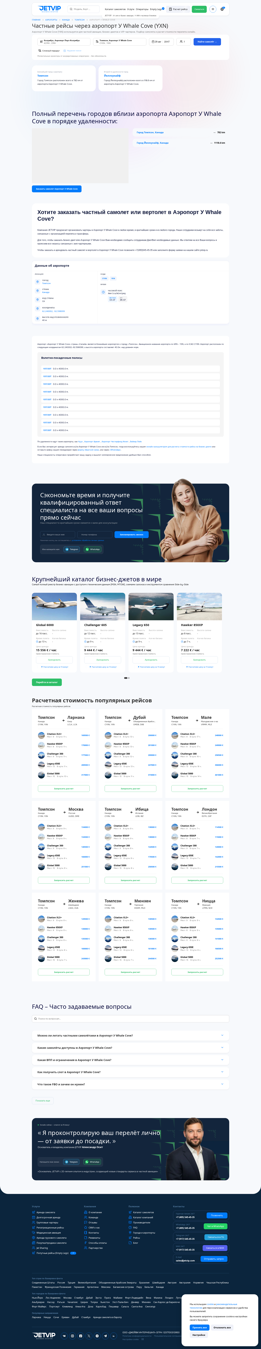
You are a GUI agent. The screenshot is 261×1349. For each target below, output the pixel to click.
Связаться (199, 9)
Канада (66, 19)
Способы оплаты (98, 1242)
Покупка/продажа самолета (51, 1242)
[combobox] (83, 9)
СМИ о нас (94, 1227)
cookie (210, 1304)
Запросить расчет (63, 788)
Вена (148, 1297)
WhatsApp (95, 549)
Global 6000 (45, 625)
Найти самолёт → (207, 42)
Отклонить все (222, 1327)
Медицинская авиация (49, 1232)
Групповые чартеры (47, 1222)
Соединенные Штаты (43, 1282)
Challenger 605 (95, 625)
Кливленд (67, 1306)
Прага (107, 1297)
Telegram (74, 549)
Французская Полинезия (58, 1287)
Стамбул (78, 1297)
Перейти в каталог (47, 682)
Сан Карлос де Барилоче (166, 1302)
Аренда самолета (46, 1212)
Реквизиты (94, 1237)
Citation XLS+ (54, 733)
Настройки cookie (130, 1339)
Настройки (198, 1334)
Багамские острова (123, 1287)
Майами (117, 1297)
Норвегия (198, 1282)
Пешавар (114, 1306)
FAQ (135, 1227)
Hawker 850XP (192, 625)
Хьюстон (105, 1302)
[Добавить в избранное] (77, 632)
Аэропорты (51, 19)
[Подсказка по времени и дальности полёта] (37, 641)
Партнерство (96, 1248)
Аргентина (93, 1287)
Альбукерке (38, 1302)
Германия (79, 1287)
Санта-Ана (137, 1306)
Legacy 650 (141, 625)
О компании (95, 1212)
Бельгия (149, 1287)
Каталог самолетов (115, 9)
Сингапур (150, 1306)
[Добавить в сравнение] (77, 640)
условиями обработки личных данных (88, 540)
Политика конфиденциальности (136, 1336)
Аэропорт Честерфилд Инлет (115, 441)
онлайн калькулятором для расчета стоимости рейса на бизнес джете (178, 446)
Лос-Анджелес (53, 1297)
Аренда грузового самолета (51, 1237)
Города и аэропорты (144, 1232)
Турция (71, 1282)
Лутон (179, 1297)
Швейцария (158, 1282)
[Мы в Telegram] (105, 1336)
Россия (61, 1282)
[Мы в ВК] (64, 1336)
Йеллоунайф (112, 75)
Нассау (51, 1302)
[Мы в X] (88, 1336)
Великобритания (87, 1282)
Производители (141, 1222)
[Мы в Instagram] (72, 1336)
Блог (135, 1242)
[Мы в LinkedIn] (113, 1336)
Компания (90, 1206)
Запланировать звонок (131, 534)
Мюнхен (146, 1302)
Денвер (135, 1302)
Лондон (169, 1297)
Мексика (105, 1287)
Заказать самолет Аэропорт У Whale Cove (57, 189)
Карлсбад (101, 1306)
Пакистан (37, 1287)
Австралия (184, 1282)
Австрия (172, 1282)
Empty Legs (157, 9)
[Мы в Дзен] (97, 1336)
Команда (93, 1217)
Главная (36, 19)
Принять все (199, 1327)
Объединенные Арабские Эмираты (117, 1282)
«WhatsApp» (115, 450)
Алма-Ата (80, 1306)
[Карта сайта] (142, 1339)
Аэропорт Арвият (92, 441)
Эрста (98, 1297)
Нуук (80, 441)
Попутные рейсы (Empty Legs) (55, 1253)
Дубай (89, 1297)
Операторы (142, 9)
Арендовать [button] (54, 659)
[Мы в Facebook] (80, 1336)
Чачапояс (72, 1302)
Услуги (130, 9)
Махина (158, 1297)
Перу (139, 1287)
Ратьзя (61, 1302)
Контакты (94, 1232)
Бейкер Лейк (136, 441)
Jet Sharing (42, 1248)
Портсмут (54, 1306)
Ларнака (36, 1317)
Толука (94, 1302)
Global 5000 (53, 773)
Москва (67, 1297)
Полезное (134, 1206)
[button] (161, 42)
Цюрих (84, 1302)
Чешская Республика (217, 1282)
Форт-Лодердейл (134, 1297)
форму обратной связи (88, 450)
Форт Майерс (39, 1306)
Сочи (56, 1317)
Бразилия (144, 1282)
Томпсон (42, 75)
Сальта (125, 1306)
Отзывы (93, 1222)
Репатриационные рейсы (50, 1227)
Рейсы (136, 1237)
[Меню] (212, 9)
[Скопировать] (58, 308)
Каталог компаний (143, 1217)
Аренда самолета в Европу (107, 1317)
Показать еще (42, 1100)
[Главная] (49, 9)
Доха (90, 1306)
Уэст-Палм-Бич (120, 1302)
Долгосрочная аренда (48, 1217)
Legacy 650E (53, 763)
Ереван (65, 1317)
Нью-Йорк (37, 1297)
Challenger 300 (55, 753)
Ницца (47, 1317)
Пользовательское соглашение (168, 1336)
